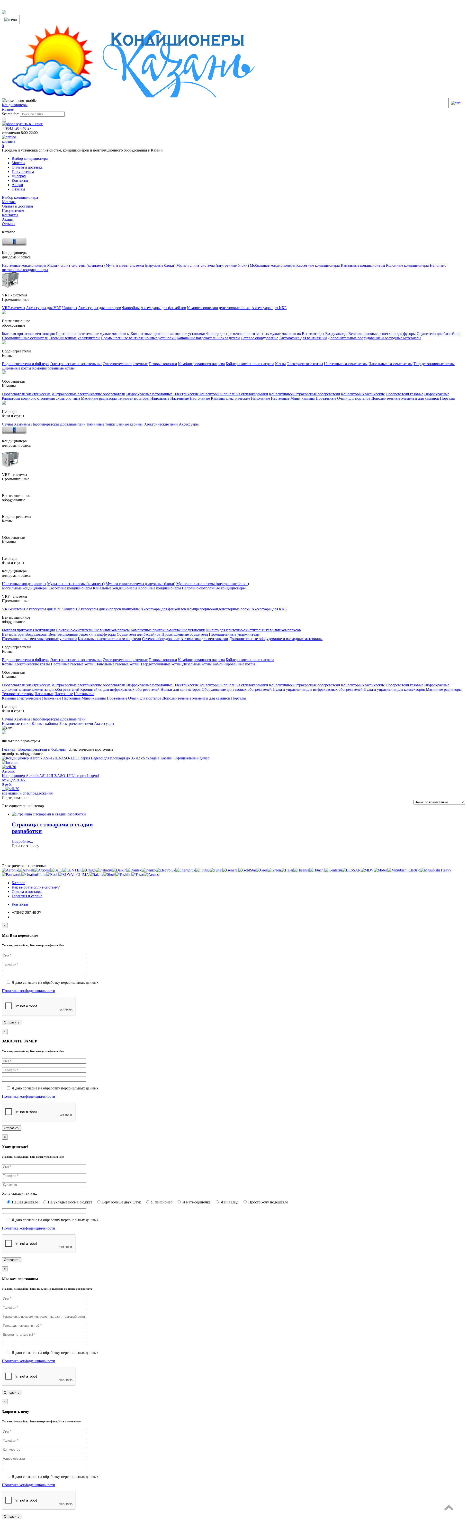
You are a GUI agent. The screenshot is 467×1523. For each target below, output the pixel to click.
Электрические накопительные (76, 364)
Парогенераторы (45, 424)
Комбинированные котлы (53, 368)
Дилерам (19, 176)
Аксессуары (189, 424)
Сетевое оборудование (259, 338)
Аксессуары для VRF (43, 308)
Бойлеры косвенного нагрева (250, 364)
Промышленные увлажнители (74, 338)
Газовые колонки (163, 364)
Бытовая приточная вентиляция (28, 333)
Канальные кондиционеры (363, 265)
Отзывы (18, 189)
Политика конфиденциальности (28, 991)
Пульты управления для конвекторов (394, 689)
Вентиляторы (313, 333)
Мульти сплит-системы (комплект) (76, 265)
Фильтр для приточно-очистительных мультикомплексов (253, 333)
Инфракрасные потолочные (149, 394)
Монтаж (18, 163)
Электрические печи (161, 424)
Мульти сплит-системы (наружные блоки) (140, 265)
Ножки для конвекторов (181, 689)
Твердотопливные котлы (434, 364)
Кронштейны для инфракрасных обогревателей (120, 689)
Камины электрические (230, 398)
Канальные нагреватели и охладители (208, 338)
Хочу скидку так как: (19, 1193)
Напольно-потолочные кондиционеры (214, 588)
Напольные (159, 398)
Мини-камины (302, 398)
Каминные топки (101, 424)
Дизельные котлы (16, 368)
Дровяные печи (73, 424)
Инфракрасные (436, 394)
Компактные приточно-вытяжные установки (168, 333)
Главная (8, 749)
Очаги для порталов (353, 398)
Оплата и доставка (27, 167)
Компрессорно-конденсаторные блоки (219, 308)
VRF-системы (13, 308)
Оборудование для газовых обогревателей (237, 689)
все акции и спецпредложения (27, 793)
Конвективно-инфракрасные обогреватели (304, 394)
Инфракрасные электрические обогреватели (88, 394)
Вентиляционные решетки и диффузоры (382, 333)
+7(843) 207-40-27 (16, 128)
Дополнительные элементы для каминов (405, 398)
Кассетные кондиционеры (318, 265)
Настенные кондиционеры (24, 265)
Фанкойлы (131, 308)
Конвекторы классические (363, 394)
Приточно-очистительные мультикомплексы (93, 333)
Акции (17, 185)
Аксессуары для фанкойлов (163, 308)
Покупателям (23, 172)
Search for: (10, 114)
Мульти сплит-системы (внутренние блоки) (212, 265)
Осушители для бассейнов (438, 333)
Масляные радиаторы (99, 398)
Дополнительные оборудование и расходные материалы (374, 338)
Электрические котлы (305, 364)
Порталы (447, 398)
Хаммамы (22, 424)
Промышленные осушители (25, 338)
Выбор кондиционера (30, 158)
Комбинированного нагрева (201, 364)
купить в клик (29, 124)
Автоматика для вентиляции (303, 338)
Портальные (326, 398)
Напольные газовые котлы (390, 364)
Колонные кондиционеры (408, 265)
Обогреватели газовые (404, 394)
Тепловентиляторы (133, 398)
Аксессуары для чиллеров (99, 308)
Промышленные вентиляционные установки (138, 338)
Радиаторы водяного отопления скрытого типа (41, 398)
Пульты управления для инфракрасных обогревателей (318, 689)
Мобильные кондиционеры (272, 265)
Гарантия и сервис (27, 896)
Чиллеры (69, 308)
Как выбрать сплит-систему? (36, 887)
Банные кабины (129, 424)
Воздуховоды (336, 333)
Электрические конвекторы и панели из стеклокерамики (220, 394)
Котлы (280, 364)
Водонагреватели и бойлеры (25, 364)
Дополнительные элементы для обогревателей (40, 689)
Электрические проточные (125, 364)
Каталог (18, 883)
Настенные (179, 398)
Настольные (200, 398)
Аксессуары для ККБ (269, 308)
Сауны (7, 424)
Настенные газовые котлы (346, 364)
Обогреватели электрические (26, 394)
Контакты (20, 180)
